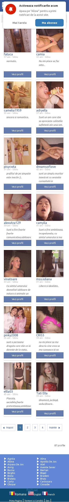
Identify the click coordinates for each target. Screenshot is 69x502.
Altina (10, 461)
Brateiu (11, 478)
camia (40, 54)
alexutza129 (12, 222)
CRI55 (40, 335)
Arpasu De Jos (15, 464)
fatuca (8, 54)
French (51, 494)
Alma (43, 458)
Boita (10, 475)
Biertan (44, 470)
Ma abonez (49, 22)
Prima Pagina (15, 501)
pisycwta (10, 166)
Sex (47, 501)
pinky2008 (11, 335)
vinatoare (10, 279)
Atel (42, 464)
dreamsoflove (46, 166)
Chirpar (11, 484)
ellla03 (8, 391)
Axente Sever (47, 467)
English (37, 494)
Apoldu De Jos (48, 461)
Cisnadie (45, 484)
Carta (10, 481)
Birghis (11, 473)
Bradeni (44, 475)
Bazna (10, 470)
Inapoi (9, 427)
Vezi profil (17, 74)
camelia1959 (12, 110)
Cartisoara (46, 481)
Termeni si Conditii (33, 501)
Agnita (11, 458)
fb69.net (32, 490)
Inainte (53, 427)
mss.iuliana (44, 279)
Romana (20, 494)
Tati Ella (42, 393)
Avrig (10, 467)
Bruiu (43, 478)
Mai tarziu (19, 22)
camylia (41, 222)
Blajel (43, 473)
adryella (41, 110)
